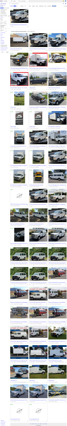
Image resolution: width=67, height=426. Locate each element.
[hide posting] (27, 26)
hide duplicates (3, 13)
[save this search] (66, 3)
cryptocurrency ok (4, 46)
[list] (11, 6)
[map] (17, 6)
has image (3, 10)
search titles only (4, 9)
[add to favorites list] (11, 26)
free (2, 19)
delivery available (4, 45)
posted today (3, 12)
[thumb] (13, 6)
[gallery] (15, 6)
